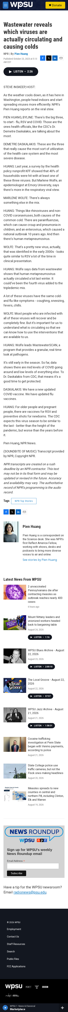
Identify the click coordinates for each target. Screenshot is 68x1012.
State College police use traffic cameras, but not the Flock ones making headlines (45, 769)
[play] (5, 1007)
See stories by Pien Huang (40, 560)
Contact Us (13, 936)
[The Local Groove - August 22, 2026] (14, 685)
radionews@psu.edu (30, 892)
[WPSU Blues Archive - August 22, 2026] (14, 655)
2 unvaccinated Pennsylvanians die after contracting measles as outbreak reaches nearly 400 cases (45, 594)
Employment (14, 929)
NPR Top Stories (24, 501)
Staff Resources (16, 944)
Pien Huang (21, 53)
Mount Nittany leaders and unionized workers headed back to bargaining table (44, 620)
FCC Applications (16, 966)
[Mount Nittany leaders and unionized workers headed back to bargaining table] (14, 622)
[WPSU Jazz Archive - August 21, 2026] (14, 714)
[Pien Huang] (11, 531)
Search (11, 951)
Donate (57, 5)
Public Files (13, 959)
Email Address (16, 861)
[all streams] (63, 1007)
